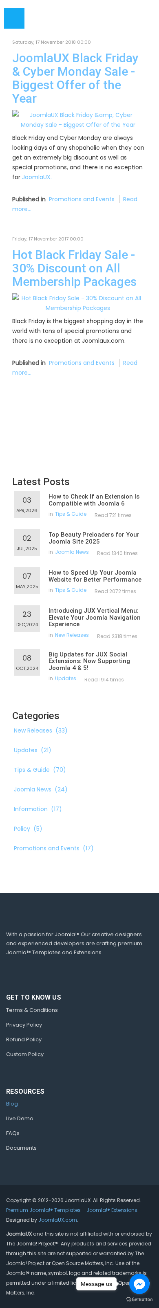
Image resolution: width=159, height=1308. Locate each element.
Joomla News (72, 551)
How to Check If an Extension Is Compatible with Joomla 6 (94, 500)
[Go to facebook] (139, 1284)
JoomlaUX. (37, 177)
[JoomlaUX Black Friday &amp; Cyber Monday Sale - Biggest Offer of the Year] (78, 119)
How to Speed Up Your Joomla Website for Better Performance (95, 576)
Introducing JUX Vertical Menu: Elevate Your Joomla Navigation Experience (95, 617)
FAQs (13, 1133)
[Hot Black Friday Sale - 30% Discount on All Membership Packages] (78, 303)
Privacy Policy (24, 1025)
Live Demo (19, 1118)
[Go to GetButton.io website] (139, 1299)
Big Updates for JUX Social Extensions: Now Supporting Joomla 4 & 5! (89, 661)
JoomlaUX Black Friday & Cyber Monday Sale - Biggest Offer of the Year (75, 78)
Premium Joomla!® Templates (43, 1210)
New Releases (72, 635)
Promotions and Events (82, 199)
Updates (65, 678)
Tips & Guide (70, 513)
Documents (21, 1148)
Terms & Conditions (32, 1010)
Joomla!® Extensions (111, 1210)
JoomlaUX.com (57, 1219)
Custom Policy (25, 1054)
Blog (12, 1104)
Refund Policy (24, 1039)
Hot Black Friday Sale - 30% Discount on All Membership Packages (74, 268)
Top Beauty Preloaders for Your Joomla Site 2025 (94, 538)
